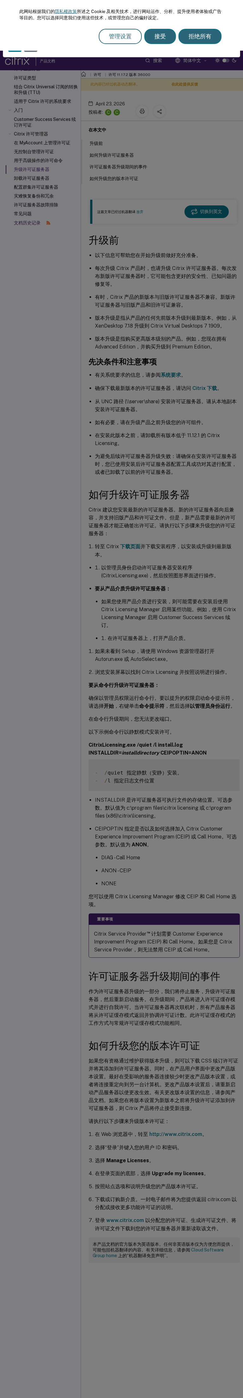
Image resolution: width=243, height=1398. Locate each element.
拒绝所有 (200, 36)
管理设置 (120, 36)
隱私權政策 (66, 11)
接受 (160, 36)
